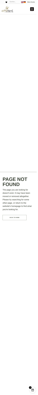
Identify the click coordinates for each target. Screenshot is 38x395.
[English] (22, 2)
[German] (25, 2)
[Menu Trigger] (32, 9)
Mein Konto (31, 2)
